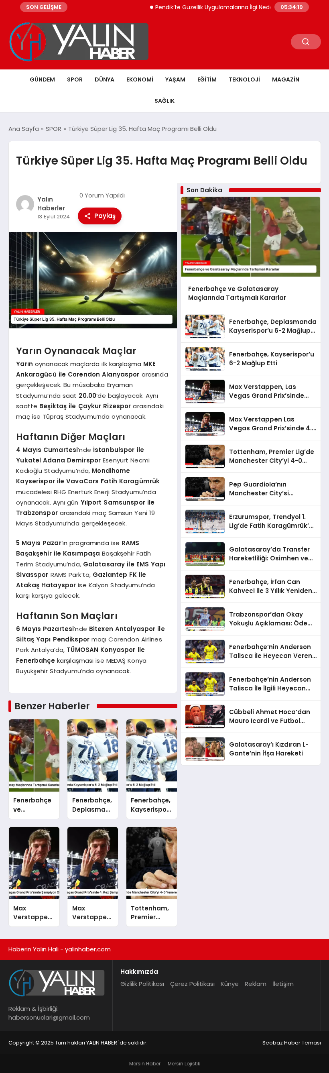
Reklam (255, 983)
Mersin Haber (144, 1063)
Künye (230, 983)
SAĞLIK (164, 101)
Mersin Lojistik (184, 1063)
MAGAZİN (285, 79)
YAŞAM (175, 79)
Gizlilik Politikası (142, 983)
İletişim (283, 983)
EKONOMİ (139, 79)
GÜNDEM (42, 79)
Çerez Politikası (192, 983)
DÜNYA (104, 79)
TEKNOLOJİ (244, 79)
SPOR (75, 79)
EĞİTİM (207, 79)
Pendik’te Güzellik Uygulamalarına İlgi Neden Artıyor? (212, 7)
